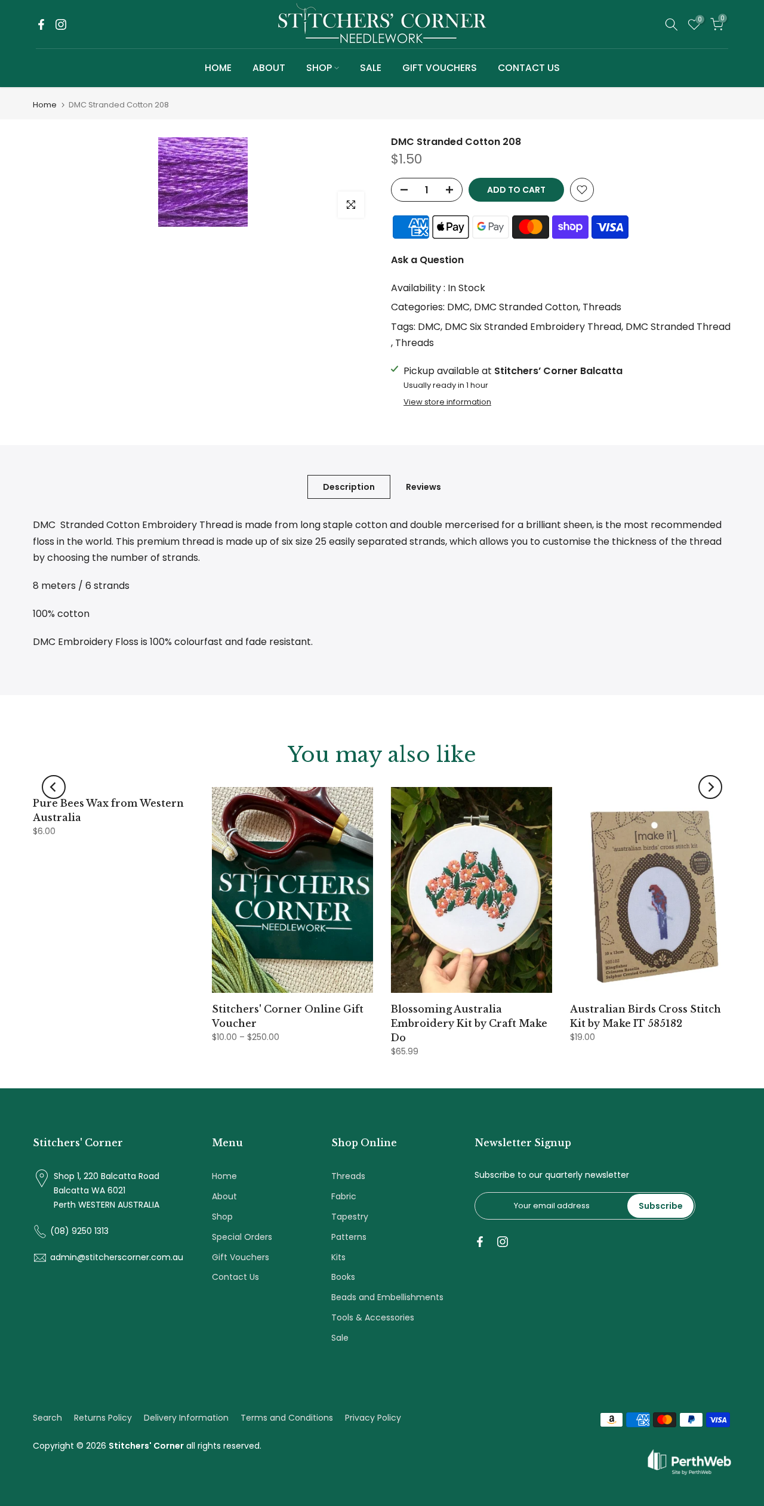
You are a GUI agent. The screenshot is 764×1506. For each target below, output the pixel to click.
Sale (340, 1338)
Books (343, 1277)
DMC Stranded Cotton (526, 307)
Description (349, 487)
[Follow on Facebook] (41, 24)
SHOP (319, 67)
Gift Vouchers (240, 1257)
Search (47, 1418)
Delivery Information (186, 1418)
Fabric (343, 1196)
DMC (458, 307)
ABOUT (268, 67)
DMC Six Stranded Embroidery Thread (533, 327)
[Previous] (54, 787)
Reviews (423, 487)
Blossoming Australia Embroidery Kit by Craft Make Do (469, 1023)
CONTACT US (529, 67)
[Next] (710, 787)
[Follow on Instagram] (61, 24)
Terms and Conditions (287, 1418)
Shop (222, 1217)
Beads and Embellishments (387, 1297)
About (224, 1196)
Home (45, 104)
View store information (447, 402)
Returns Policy (103, 1418)
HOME (218, 67)
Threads (602, 307)
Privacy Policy (373, 1418)
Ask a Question (427, 260)
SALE (370, 67)
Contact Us (235, 1277)
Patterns (348, 1237)
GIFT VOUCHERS (439, 67)
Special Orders (242, 1237)
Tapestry (349, 1217)
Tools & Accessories (372, 1317)
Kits (338, 1257)
